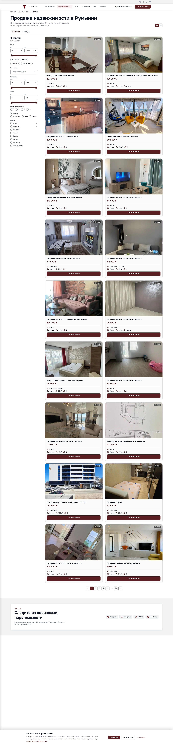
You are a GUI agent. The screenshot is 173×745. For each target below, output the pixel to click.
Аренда (26, 31)
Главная (13, 12)
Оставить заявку (142, 7)
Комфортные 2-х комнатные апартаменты (126, 441)
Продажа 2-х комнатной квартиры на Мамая (67, 319)
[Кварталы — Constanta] (29, 126)
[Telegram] (140, 2)
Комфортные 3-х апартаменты (60, 75)
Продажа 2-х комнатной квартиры (62, 136)
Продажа (16, 31)
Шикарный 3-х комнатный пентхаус (123, 136)
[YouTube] (150, 2)
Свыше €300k (26, 63)
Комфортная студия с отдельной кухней (65, 380)
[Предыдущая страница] (87, 588)
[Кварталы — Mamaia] (28, 123)
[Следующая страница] (120, 588)
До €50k (14, 59)
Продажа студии (114, 502)
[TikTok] (146, 2)
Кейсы (76, 7)
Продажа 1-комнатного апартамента (63, 258)
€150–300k (15, 63)
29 (116, 588)
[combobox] (23, 72)
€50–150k (24, 59)
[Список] (160, 25)
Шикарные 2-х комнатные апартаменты (64, 197)
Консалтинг (49, 7)
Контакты (102, 7)
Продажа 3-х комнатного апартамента (64, 441)
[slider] (11, 55)
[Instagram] (143, 2)
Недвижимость (63, 7)
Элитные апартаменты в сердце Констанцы (66, 502)
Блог (94, 7)
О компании (85, 7)
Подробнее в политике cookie (36, 741)
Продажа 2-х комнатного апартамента (124, 197)
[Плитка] (157, 25)
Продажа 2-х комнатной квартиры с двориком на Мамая (132, 75)
